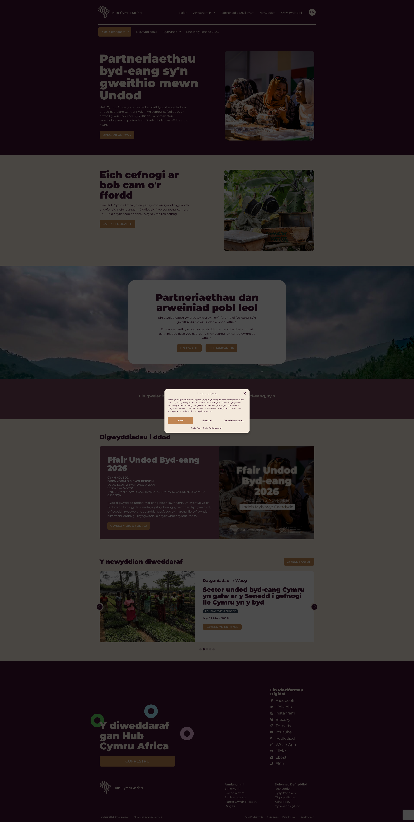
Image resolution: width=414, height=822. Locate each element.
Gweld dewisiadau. (234, 420)
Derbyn (180, 420)
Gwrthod (207, 420)
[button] (244, 393)
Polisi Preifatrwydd (212, 428)
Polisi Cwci (196, 428)
